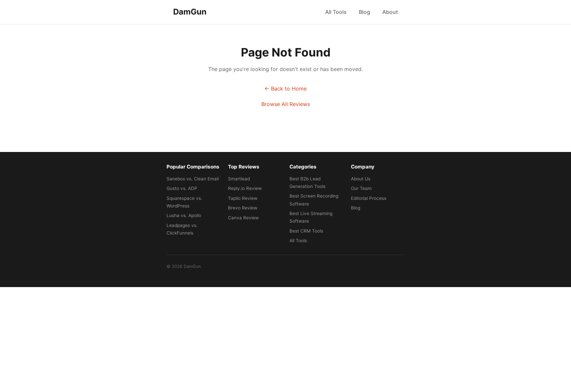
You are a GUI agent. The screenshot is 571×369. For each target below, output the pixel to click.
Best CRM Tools (306, 231)
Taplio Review (242, 198)
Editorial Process (368, 198)
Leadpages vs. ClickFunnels (182, 229)
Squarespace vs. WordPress (184, 202)
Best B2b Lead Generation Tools (307, 182)
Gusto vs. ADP (182, 188)
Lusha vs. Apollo (184, 215)
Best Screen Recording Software (313, 199)
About (390, 12)
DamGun (190, 12)
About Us (360, 178)
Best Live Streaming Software (310, 217)
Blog (364, 12)
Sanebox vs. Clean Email (193, 178)
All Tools (336, 12)
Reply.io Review (245, 188)
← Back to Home (285, 88)
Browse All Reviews (285, 104)
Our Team (361, 188)
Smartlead (239, 178)
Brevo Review (242, 207)
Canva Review (243, 217)
